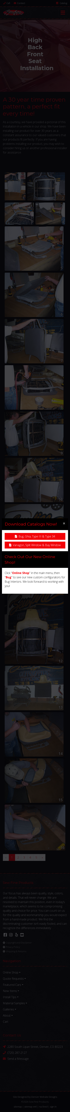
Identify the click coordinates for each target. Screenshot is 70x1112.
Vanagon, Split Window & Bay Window (37, 545)
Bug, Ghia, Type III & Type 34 (36, 536)
